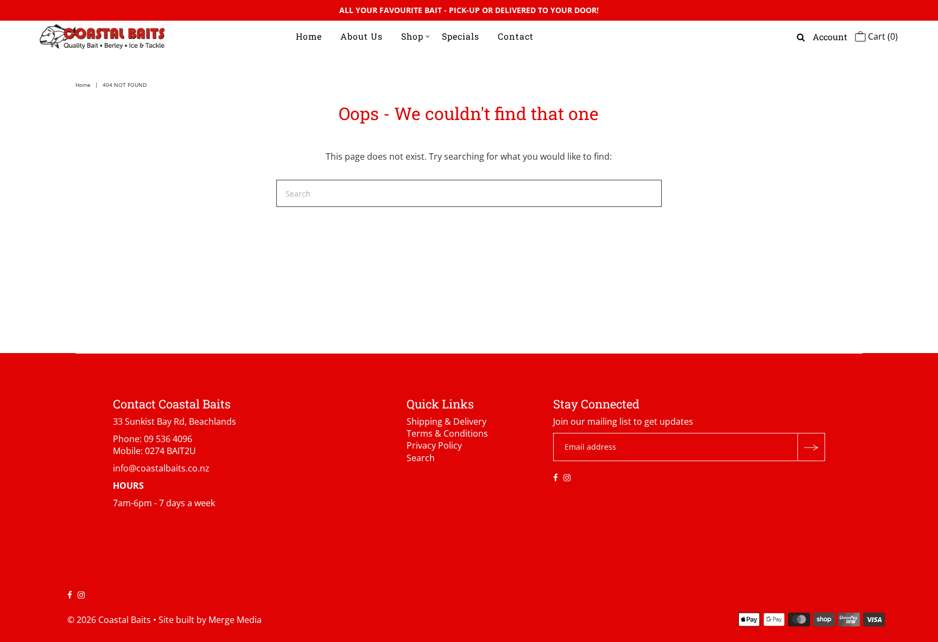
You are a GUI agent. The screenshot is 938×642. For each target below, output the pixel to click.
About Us (361, 36)
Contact (516, 36)
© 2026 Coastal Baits (109, 620)
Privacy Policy (434, 445)
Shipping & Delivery (446, 421)
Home (309, 36)
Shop (412, 36)
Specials (460, 36)
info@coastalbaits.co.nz (161, 468)
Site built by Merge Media (210, 620)
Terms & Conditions (447, 433)
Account (830, 36)
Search (421, 458)
